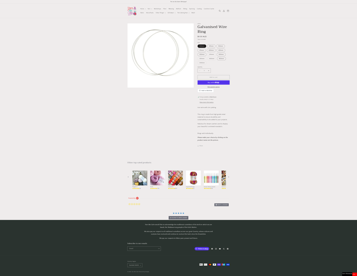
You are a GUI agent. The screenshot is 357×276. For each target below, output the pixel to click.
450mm (221, 58)
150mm (220, 46)
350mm (203, 59)
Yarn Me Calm (135, 271)
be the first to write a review (178, 218)
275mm (212, 55)
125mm (211, 46)
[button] (143, 9)
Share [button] (201, 146)
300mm (221, 54)
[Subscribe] (159, 248)
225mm (220, 50)
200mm (211, 50)
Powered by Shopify (144, 271)
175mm (202, 50)
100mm (202, 46)
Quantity (200, 67)
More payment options (214, 87)
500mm (203, 63)
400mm (212, 59)
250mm (202, 54)
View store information (207, 102)
